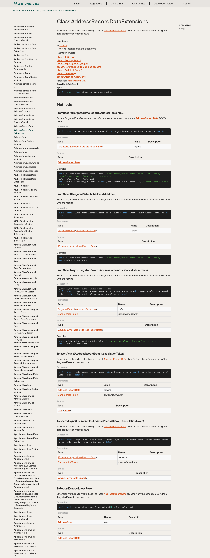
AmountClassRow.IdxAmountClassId (24, 397)
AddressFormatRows (24, 115)
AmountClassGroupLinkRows (25, 283)
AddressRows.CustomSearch (24, 157)
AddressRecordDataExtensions (59, 10)
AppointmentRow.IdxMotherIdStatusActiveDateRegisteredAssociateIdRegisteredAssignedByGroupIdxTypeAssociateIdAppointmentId (26, 479)
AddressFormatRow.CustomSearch (24, 103)
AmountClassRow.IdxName (24, 404)
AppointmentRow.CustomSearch (26, 450)
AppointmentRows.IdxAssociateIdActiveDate (25, 545)
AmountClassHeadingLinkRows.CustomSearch (26, 355)
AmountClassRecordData (26, 374)
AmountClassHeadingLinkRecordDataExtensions (26, 317)
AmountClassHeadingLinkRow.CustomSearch (26, 331)
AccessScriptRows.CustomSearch (23, 39)
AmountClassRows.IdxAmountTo (24, 428)
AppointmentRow (22, 445)
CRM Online (117, 3)
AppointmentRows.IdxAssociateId (24, 538)
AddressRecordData (23, 126)
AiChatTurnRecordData (25, 175)
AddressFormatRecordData (25, 85)
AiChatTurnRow (21, 186)
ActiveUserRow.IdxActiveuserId (23, 67)
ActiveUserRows (22, 73)
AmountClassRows (23, 409)
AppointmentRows (23, 512)
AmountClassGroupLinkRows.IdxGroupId (25, 304)
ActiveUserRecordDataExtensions (25, 49)
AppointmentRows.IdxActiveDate (24, 524)
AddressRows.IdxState (25, 167)
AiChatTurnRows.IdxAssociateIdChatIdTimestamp (23, 231)
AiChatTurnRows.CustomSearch (26, 209)
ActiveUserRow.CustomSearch (25, 60)
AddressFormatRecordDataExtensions (25, 92)
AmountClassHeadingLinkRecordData (26, 310)
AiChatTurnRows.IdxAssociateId (23, 215)
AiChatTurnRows (22, 203)
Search (187, 3)
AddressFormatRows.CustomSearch (24, 120)
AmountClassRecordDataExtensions (26, 379)
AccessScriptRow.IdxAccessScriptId (24, 28)
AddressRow (20, 137)
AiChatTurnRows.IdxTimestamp (23, 239)
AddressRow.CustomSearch (24, 142)
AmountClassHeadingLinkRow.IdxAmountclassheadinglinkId (26, 340)
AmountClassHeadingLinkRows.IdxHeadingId (26, 368)
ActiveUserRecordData (25, 44)
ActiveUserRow (21, 55)
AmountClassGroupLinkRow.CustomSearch (25, 266)
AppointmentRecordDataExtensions (26, 439)
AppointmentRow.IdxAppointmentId (24, 457)
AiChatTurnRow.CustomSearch (25, 191)
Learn (77, 3)
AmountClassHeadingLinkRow (26, 324)
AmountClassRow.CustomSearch (26, 390)
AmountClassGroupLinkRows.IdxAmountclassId (25, 297)
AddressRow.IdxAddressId (26, 148)
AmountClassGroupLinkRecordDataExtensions (25, 253)
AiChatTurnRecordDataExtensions (25, 180)
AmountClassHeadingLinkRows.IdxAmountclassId (26, 361)
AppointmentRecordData (26, 434)
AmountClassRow (22, 385)
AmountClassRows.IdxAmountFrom (24, 422)
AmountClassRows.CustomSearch (23, 415)
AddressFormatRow (23, 97)
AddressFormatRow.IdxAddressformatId (25, 110)
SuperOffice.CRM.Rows (26, 10)
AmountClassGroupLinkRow (25, 260)
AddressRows (20, 152)
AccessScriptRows (23, 33)
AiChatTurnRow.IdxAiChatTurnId (26, 198)
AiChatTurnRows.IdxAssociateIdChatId (23, 222)
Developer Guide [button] (163, 3)
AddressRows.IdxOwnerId (26, 163)
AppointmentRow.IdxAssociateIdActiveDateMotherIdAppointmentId (25, 466)
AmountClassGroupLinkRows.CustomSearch (25, 290)
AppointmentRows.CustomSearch (23, 517)
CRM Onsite (138, 3)
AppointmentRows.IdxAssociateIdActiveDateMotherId (25, 553)
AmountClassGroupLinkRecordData (25, 246)
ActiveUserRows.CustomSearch (26, 78)
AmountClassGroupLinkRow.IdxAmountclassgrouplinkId (25, 275)
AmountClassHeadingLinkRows (26, 348)
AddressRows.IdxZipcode (26, 171)
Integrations (95, 3)
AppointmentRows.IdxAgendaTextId (24, 531)
